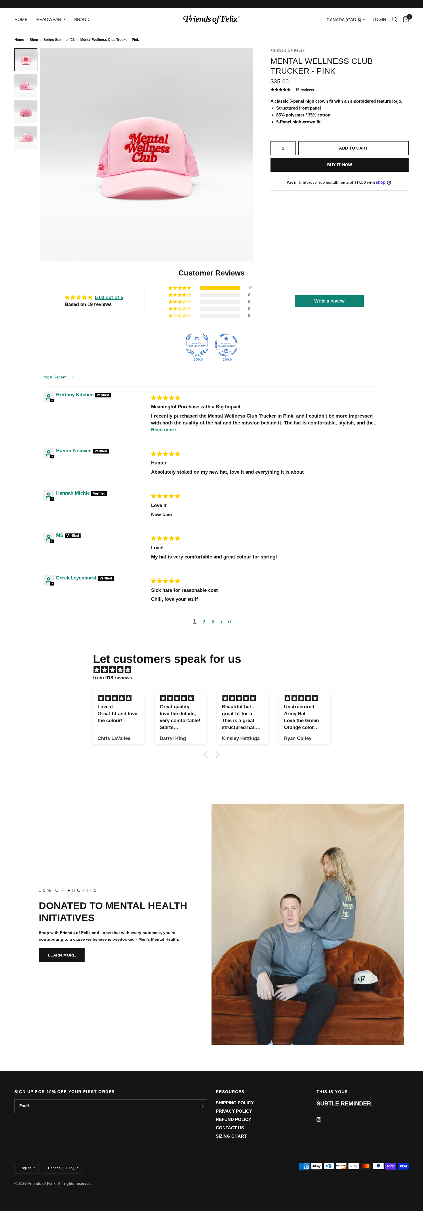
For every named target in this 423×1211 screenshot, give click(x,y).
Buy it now (339, 164)
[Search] (394, 19)
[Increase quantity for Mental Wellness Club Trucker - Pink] (291, 148)
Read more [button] (163, 430)
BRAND (81, 19)
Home (19, 40)
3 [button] (213, 621)
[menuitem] (23, 19)
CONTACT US (230, 1127)
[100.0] (197, 345)
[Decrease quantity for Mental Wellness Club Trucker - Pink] (275, 148)
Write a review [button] (329, 301)
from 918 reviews (112, 677)
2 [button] (204, 621)
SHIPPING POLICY (235, 1102)
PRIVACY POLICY (234, 1111)
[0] (404, 19)
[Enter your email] (201, 1106)
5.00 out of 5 (109, 297)
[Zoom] (241, 60)
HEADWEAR (48, 19)
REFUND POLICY (233, 1119)
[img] (165, 398)
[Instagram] (323, 1119)
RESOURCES (230, 1092)
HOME (21, 19)
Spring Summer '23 (59, 40)
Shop (34, 40)
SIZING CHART (231, 1136)
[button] (180, 288)
